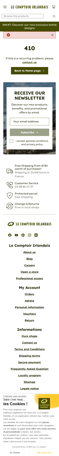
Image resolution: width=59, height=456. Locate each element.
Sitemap (29, 382)
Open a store (30, 271)
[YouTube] (16, 235)
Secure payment (29, 362)
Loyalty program (29, 375)
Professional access (29, 278)
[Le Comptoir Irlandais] (29, 7)
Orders (29, 294)
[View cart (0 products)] (53, 7)
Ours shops (29, 336)
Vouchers (29, 313)
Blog (29, 258)
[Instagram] (29, 235)
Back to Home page (27, 70)
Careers (29, 265)
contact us (29, 62)
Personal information (29, 307)
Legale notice (29, 388)
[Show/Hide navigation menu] (5, 7)
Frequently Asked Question (30, 368)
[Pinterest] (23, 235)
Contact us (29, 342)
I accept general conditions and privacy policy (32, 142)
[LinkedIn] (36, 235)
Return (29, 320)
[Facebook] (10, 235)
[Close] (52, 35)
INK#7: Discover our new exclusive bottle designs (29, 26)
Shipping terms (29, 355)
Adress (29, 300)
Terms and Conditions (29, 349)
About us (29, 252)
